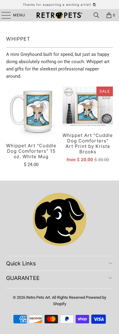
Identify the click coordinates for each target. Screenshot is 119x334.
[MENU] (3, 15)
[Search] (96, 15)
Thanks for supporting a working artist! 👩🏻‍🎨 (59, 4)
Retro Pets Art (38, 297)
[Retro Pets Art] (59, 15)
